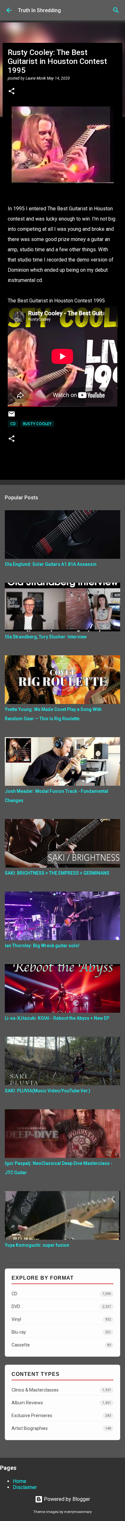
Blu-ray (61, 1332)
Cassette (61, 1344)
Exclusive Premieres (61, 1415)
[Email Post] (11, 416)
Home (19, 1481)
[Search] (116, 10)
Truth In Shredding (39, 10)
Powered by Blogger (66, 1499)
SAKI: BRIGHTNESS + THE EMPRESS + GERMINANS (57, 873)
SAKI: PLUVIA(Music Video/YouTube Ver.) (47, 1090)
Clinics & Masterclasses (61, 1389)
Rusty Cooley (37, 424)
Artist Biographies (61, 1428)
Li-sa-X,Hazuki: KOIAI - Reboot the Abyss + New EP (57, 1018)
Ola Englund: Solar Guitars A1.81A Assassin (50, 564)
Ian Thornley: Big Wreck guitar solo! (42, 945)
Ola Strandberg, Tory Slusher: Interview (46, 636)
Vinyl (61, 1319)
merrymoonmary (78, 1512)
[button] (11, 91)
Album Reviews (61, 1402)
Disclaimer (25, 1487)
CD (13, 424)
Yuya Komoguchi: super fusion (37, 1245)
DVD (61, 1306)
